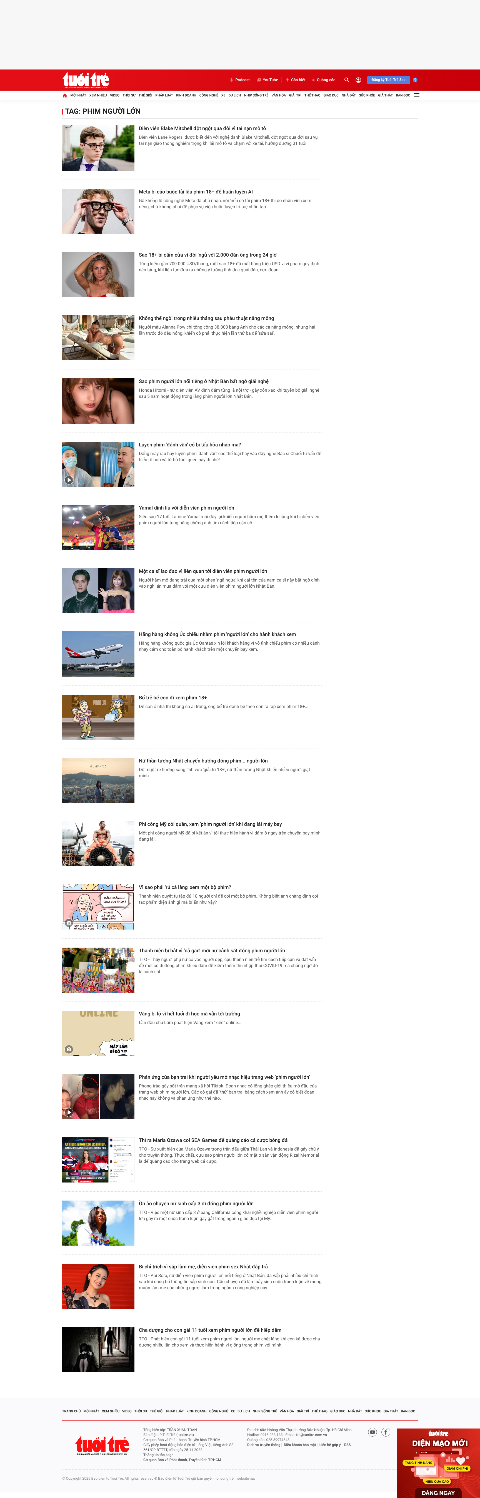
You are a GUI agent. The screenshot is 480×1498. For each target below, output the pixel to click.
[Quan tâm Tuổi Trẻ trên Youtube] (372, 1432)
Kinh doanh (186, 95)
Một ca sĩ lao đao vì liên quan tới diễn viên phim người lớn (203, 571)
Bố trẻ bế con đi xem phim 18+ (173, 698)
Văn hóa (279, 95)
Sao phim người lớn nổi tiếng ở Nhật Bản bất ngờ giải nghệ (204, 381)
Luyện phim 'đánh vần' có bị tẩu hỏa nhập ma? (190, 445)
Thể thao (312, 95)
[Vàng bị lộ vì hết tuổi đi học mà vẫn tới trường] (98, 1033)
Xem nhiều (98, 95)
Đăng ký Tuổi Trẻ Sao (389, 80)
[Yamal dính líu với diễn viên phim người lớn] (98, 527)
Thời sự (128, 95)
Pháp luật (164, 95)
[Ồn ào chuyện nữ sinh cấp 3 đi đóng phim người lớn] (98, 1223)
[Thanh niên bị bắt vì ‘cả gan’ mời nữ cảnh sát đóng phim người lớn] (98, 970)
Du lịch (235, 95)
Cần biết (298, 80)
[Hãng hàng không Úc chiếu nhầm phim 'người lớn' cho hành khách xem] (98, 654)
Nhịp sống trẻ (256, 95)
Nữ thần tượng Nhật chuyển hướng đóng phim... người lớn (203, 761)
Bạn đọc (403, 95)
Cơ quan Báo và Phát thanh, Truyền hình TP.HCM (182, 1460)
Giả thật (385, 95)
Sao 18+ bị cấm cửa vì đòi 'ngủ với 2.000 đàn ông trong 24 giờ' (208, 255)
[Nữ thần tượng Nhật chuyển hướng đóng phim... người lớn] (98, 780)
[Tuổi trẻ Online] (103, 1445)
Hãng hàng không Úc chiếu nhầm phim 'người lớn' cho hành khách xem (217, 634)
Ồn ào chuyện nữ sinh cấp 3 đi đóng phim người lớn (196, 1204)
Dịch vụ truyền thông (263, 1445)
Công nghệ (208, 95)
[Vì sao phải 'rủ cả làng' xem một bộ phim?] (98, 907)
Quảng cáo (326, 80)
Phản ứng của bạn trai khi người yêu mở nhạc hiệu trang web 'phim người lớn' (224, 1077)
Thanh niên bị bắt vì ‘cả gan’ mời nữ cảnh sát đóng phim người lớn (212, 951)
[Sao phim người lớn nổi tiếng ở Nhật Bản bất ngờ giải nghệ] (98, 401)
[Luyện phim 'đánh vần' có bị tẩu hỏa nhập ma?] (98, 464)
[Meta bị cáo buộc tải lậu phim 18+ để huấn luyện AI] (98, 211)
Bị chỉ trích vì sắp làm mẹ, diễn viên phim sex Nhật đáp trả (203, 1267)
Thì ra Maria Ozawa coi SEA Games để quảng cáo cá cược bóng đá (213, 1140)
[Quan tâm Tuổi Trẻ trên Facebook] (385, 1432)
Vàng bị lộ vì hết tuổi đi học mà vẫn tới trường (189, 1014)
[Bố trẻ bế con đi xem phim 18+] (98, 717)
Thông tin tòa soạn (158, 1455)
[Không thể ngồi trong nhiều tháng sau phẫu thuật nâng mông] (98, 338)
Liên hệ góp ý (330, 1445)
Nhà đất (349, 95)
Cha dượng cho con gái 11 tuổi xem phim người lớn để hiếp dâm (210, 1330)
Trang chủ (71, 1411)
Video (114, 95)
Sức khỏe (367, 95)
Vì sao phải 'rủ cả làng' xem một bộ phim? (185, 887)
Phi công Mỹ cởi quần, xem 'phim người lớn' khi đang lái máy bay (210, 824)
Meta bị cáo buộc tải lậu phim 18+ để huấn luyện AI (196, 192)
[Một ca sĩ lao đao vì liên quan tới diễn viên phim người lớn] (98, 590)
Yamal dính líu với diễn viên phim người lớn (186, 508)
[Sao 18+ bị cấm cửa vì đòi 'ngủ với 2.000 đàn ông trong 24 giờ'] (98, 274)
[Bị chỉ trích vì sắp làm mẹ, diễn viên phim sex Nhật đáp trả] (98, 1286)
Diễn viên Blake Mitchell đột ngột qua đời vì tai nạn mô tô (202, 128)
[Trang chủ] (64, 95)
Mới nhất (78, 95)
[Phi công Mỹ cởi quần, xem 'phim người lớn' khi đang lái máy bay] (98, 843)
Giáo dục (331, 95)
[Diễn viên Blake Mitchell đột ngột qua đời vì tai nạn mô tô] (98, 148)
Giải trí (295, 95)
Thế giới (145, 95)
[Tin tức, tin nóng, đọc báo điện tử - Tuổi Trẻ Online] (85, 80)
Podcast (242, 80)
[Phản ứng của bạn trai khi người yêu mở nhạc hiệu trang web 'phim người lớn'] (98, 1096)
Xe (223, 95)
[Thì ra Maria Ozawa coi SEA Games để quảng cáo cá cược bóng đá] (98, 1159)
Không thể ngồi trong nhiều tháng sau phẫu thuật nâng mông (206, 318)
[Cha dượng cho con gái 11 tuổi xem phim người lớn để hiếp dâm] (98, 1349)
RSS (347, 1445)
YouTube (270, 80)
